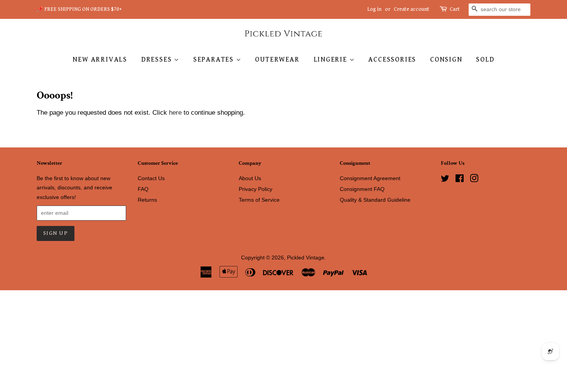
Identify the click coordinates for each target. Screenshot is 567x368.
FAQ (143, 189)
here (175, 112)
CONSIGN (446, 59)
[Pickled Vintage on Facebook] (459, 180)
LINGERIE (331, 59)
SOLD (485, 59)
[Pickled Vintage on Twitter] (445, 180)
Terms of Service (259, 200)
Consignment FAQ (362, 189)
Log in (374, 9)
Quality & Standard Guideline (375, 200)
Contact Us (151, 178)
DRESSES (157, 59)
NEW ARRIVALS (100, 59)
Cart (455, 9)
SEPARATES (214, 59)
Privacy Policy (255, 189)
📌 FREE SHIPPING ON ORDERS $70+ (79, 9)
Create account (411, 9)
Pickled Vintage (305, 257)
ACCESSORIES (392, 59)
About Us (250, 178)
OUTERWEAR (277, 59)
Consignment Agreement (370, 178)
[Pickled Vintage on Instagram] (474, 180)
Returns (147, 200)
